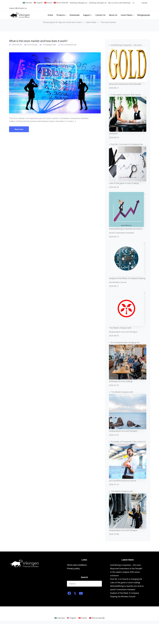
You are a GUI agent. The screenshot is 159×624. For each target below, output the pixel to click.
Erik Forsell (32, 44)
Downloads (75, 15)
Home (50, 15)
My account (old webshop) (119, 3)
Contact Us (100, 15)
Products (61, 15)
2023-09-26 (17, 44)
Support (87, 15)
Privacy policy (73, 568)
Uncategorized (49, 44)
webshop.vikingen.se (78, 3)
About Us (113, 15)
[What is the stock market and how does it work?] (55, 82)
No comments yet (68, 44)
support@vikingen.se (18, 8)
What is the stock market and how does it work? (38, 41)
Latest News (126, 15)
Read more (19, 129)
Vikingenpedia (143, 15)
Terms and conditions (77, 565)
